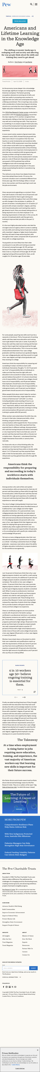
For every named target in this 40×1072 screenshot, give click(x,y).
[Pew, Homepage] (6, 4)
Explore (19, 809)
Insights (5, 932)
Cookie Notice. (16, 1064)
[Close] (38, 1050)
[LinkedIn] (10, 987)
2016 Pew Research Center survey (16, 112)
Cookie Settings (20, 1068)
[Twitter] (12, 987)
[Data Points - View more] (34, 691)
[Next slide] (24, 697)
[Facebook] (3, 987)
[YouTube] (15, 987)
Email (3, 965)
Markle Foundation (22, 114)
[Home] (19, 869)
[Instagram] (6, 987)
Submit (33, 968)
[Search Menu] (31, 4)
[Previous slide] (16, 697)
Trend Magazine (20, 21)
